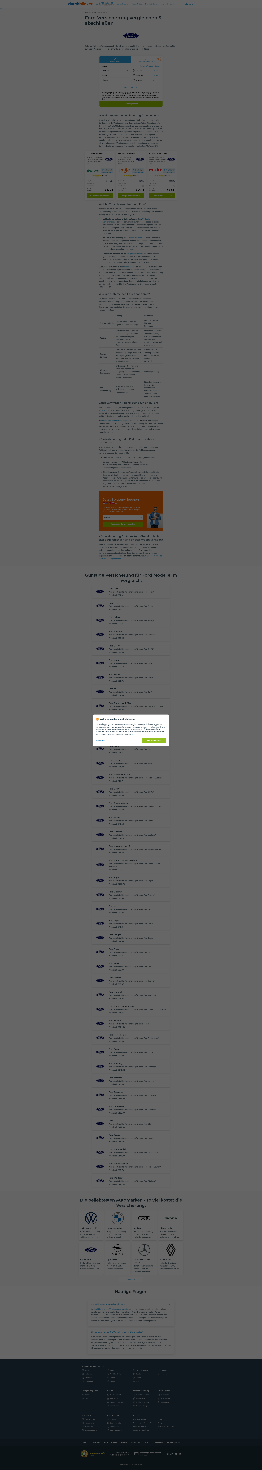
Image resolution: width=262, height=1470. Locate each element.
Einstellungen (100, 741)
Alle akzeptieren (154, 741)
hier (133, 734)
